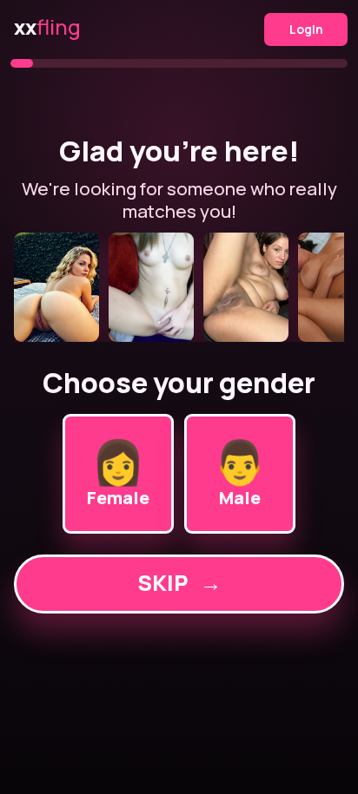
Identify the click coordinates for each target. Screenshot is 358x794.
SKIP (179, 582)
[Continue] (178, 287)
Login (306, 29)
